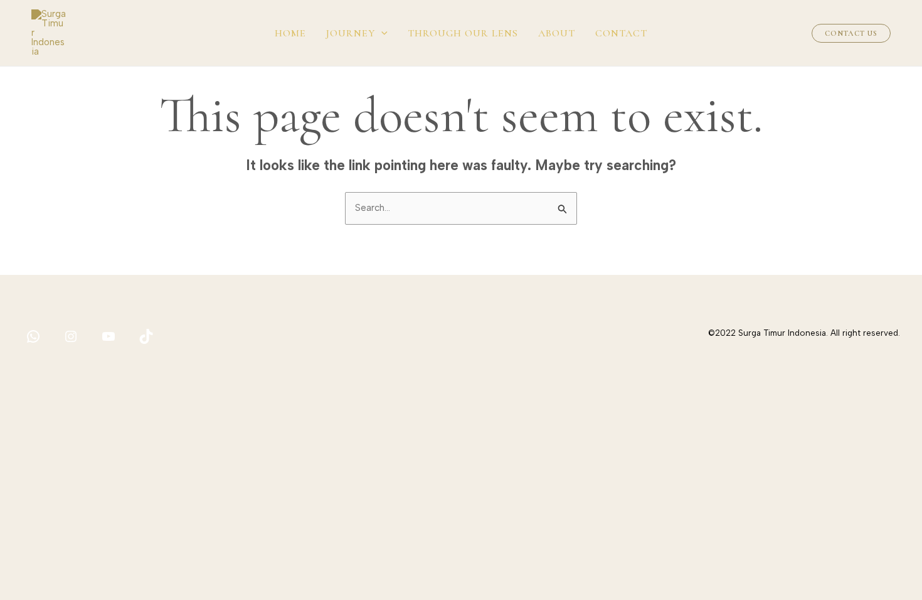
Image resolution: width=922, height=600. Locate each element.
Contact (621, 33)
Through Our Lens (463, 33)
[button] (381, 33)
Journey (350, 33)
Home (290, 33)
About (556, 33)
